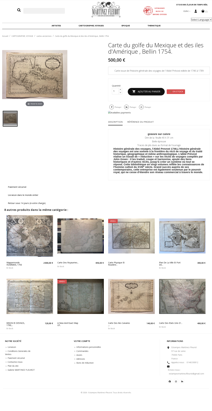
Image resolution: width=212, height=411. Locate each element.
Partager (118, 107)
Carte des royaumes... (68, 262)
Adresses (80, 358)
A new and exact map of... (67, 324)
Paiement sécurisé (16, 358)
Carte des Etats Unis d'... (170, 323)
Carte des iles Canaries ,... (119, 324)
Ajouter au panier (146, 91)
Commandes (82, 351)
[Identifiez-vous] (195, 12)
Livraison (11, 347)
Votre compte (82, 341)
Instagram (176, 381)
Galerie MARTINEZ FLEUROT (21, 369)
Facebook (169, 381)
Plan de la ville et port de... (170, 263)
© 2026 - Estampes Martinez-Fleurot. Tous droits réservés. (106, 392)
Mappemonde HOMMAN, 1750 (14, 263)
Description (115, 121)
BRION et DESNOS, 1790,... (15, 324)
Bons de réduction (85, 362)
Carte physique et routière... (116, 263)
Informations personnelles (88, 347)
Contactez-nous (14, 362)
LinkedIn (182, 381)
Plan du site (12, 365)
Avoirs (79, 355)
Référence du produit (140, 121)
